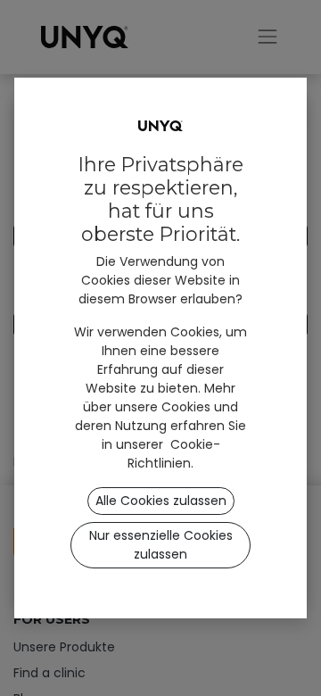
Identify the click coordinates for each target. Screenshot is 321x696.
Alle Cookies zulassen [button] (160, 501)
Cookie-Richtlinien (174, 453)
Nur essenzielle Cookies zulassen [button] (161, 544)
